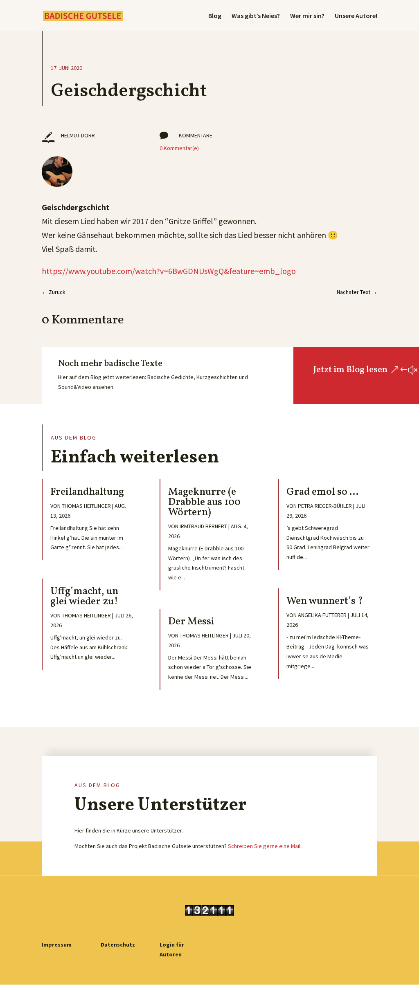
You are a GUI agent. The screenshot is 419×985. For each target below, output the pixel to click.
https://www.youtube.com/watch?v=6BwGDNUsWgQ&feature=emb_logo (169, 271)
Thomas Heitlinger (86, 505)
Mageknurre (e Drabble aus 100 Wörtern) (204, 502)
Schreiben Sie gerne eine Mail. (265, 846)
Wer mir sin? (307, 16)
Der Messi (191, 622)
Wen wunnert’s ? (324, 601)
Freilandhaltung (87, 492)
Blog (214, 16)
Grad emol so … (322, 492)
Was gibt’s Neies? (256, 16)
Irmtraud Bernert (203, 526)
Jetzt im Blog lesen (350, 369)
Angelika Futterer (322, 615)
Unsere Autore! (356, 16)
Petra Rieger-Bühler (325, 505)
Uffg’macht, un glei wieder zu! (84, 596)
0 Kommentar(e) (179, 148)
